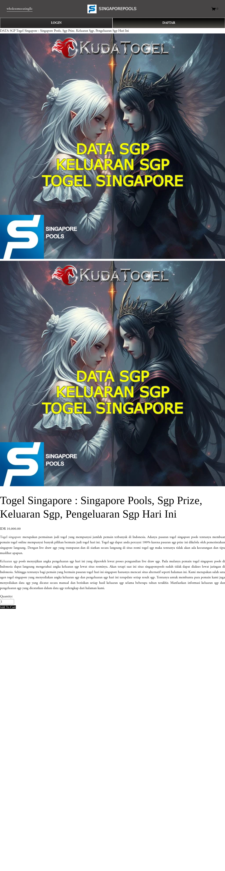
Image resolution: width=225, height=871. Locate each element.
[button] (8, 607)
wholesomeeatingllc (20, 9)
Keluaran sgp (9, 561)
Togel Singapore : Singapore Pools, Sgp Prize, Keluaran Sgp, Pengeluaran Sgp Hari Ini (72, 31)
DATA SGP (7, 31)
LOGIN (56, 23)
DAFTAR (168, 23)
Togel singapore (10, 537)
